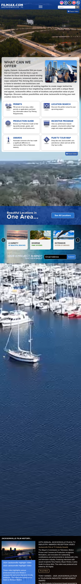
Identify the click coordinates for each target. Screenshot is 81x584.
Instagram (61, 3)
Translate (78, 3)
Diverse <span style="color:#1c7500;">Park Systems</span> (40, 240)
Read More (44, 571)
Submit (71, 257)
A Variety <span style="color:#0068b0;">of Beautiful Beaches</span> (17, 240)
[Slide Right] (77, 240)
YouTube (74, 3)
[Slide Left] (3, 240)
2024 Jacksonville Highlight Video (17, 563)
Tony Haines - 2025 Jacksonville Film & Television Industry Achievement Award (57, 578)
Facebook (66, 3)
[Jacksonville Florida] (12, 6)
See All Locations (63, 215)
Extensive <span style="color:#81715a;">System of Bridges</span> (63, 240)
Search (77, 7)
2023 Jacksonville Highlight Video (17, 566)
